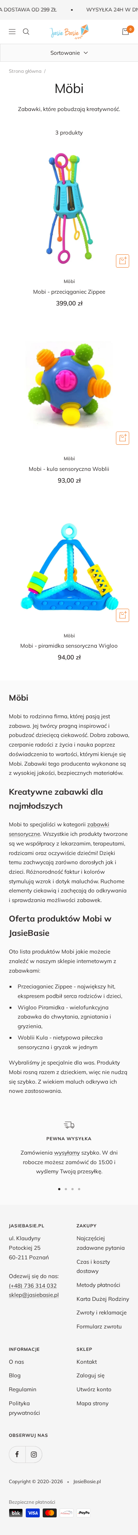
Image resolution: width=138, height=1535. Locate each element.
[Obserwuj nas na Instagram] (33, 1454)
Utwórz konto (94, 1389)
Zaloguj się (91, 1375)
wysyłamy (67, 1152)
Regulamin (22, 1389)
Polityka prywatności (24, 1408)
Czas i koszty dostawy (93, 1266)
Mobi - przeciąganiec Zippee (69, 291)
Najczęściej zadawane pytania (101, 1243)
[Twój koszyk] (125, 31)
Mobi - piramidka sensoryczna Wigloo (69, 645)
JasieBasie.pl (87, 1481)
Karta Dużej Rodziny (103, 1298)
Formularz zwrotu (99, 1326)
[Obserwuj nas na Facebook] (17, 1454)
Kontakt (87, 1361)
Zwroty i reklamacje (102, 1312)
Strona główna (25, 71)
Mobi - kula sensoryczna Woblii (69, 468)
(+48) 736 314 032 (33, 1285)
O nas (16, 1361)
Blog (15, 1375)
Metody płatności (98, 1284)
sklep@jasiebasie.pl (34, 1294)
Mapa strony (93, 1403)
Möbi (69, 281)
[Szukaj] (26, 31)
